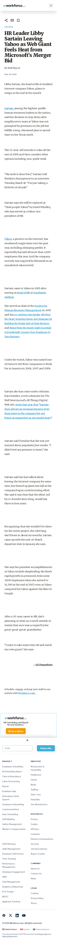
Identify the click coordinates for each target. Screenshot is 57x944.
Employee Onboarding (13, 804)
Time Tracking (9, 858)
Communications (10, 809)
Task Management (11, 881)
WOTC (5, 896)
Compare (35, 834)
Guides (34, 824)
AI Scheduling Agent (12, 771)
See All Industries (39, 804)
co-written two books (27, 314)
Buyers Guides (38, 853)
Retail (33, 784)
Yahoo (8, 238)
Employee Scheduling (12, 766)
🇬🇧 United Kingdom (41, 929)
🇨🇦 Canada (24, 929)
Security (35, 844)
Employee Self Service (13, 853)
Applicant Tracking (11, 901)
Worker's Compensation (14, 829)
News (33, 878)
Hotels (34, 779)
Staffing (34, 789)
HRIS (4, 877)
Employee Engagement (13, 872)
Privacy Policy (37, 898)
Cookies (35, 893)
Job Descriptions (39, 849)
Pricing (34, 819)
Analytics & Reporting (12, 886)
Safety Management (12, 824)
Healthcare (36, 774)
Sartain (8, 108)
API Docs (35, 829)
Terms (34, 903)
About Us (35, 868)
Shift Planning (8, 844)
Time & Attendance (11, 776)
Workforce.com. (26, 693)
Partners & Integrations (42, 839)
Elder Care (36, 794)
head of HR (23, 292)
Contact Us (36, 873)
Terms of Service (7, 936)
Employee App (9, 791)
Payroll (5, 786)
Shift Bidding (8, 819)
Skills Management (11, 849)
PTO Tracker (8, 891)
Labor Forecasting (11, 781)
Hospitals (35, 799)
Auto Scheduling (10, 814)
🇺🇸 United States (9, 929)
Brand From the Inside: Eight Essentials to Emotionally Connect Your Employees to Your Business (27, 332)
